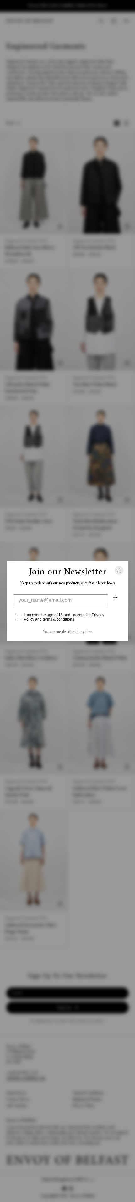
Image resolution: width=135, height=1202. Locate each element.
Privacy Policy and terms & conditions (64, 617)
